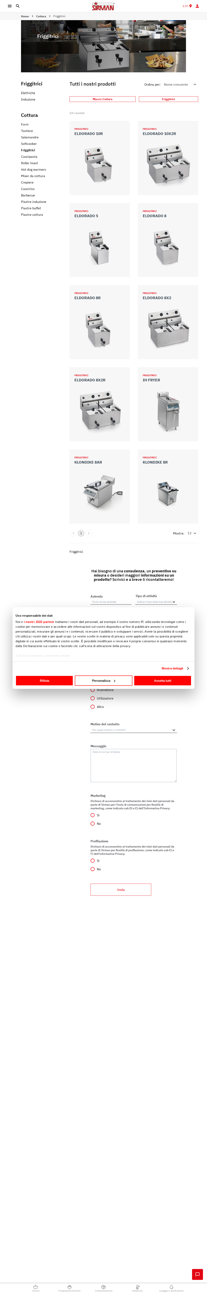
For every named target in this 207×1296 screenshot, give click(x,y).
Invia (121, 890)
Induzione (28, 99)
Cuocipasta (29, 157)
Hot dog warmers (33, 169)
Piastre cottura (32, 215)
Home (25, 16)
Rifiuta (44, 680)
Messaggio (98, 746)
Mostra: (178, 533)
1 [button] (81, 533)
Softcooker (29, 144)
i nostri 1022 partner (39, 622)
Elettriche (28, 93)
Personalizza (101, 680)
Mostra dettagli (172, 668)
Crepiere (27, 182)
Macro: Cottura (102, 99)
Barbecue (28, 195)
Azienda (97, 596)
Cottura (41, 16)
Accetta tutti (162, 680)
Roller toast (29, 163)
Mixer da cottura (33, 176)
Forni (25, 124)
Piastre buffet (31, 208)
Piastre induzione (33, 202)
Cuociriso (28, 189)
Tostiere (27, 131)
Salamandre (30, 137)
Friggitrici (28, 150)
